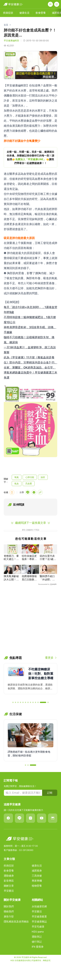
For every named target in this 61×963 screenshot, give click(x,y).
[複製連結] (40, 492)
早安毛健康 (38, 926)
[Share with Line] (27, 492)
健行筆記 (37, 941)
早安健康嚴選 (39, 916)
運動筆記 (37, 936)
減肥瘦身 (37, 870)
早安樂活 (9, 890)
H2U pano (38, 931)
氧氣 (16, 477)
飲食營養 (9, 870)
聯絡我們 (9, 911)
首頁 (6, 24)
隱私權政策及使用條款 (16, 921)
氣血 (16, 483)
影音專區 (9, 880)
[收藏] (11, 492)
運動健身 (9, 875)
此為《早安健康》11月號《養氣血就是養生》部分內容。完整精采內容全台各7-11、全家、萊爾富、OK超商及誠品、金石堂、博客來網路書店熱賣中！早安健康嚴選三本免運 (30, 367)
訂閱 (49, 792)
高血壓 (28, 483)
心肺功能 (29, 477)
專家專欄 (37, 880)
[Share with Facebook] (33, 492)
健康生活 (37, 865)
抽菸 (43, 477)
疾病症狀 (9, 865)
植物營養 (37, 885)
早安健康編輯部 (11, 40)
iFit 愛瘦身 (37, 946)
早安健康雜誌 (39, 921)
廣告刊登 (9, 916)
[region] (30, 157)
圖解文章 (9, 885)
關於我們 (9, 906)
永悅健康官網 (39, 906)
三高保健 (37, 875)
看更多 (49, 657)
